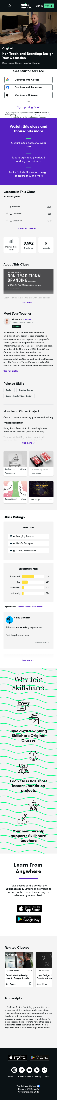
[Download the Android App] (39, 1057)
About (11, 1076)
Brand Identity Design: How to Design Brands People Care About (17, 978)
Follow (28, 319)
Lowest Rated (24, 607)
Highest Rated (10, 607)
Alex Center (11, 984)
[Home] (26, 5)
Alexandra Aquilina (38, 470)
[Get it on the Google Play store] (28, 919)
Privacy (37, 1076)
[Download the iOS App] (17, 1057)
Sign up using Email (28, 107)
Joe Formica (10, 469)
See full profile (11, 371)
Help (29, 1076)
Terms (46, 1076)
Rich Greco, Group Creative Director (21, 63)
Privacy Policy (10, 115)
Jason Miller (42, 984)
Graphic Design (26, 390)
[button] (5, 6)
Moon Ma (19, 660)
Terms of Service (41, 113)
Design (9, 390)
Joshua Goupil (11, 499)
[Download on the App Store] (28, 909)
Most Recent (37, 607)
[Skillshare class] (19, 960)
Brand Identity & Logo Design (19, 396)
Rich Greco (21, 319)
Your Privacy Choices (26, 1086)
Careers (20, 1076)
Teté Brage (35, 500)
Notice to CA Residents (28, 1089)
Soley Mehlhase (22, 617)
